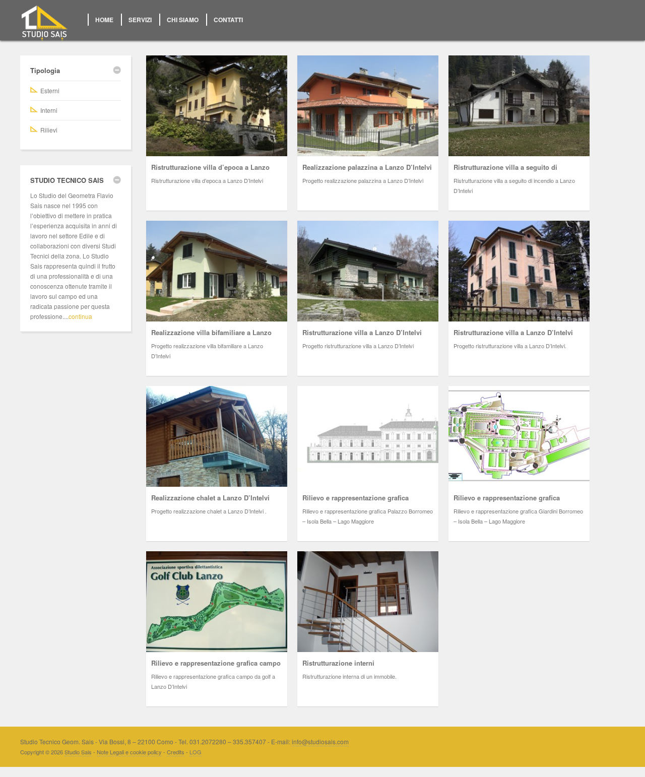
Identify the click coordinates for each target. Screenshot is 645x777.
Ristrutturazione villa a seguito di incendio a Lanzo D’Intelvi (505, 172)
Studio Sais (78, 752)
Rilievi (48, 129)
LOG (195, 752)
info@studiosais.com (320, 741)
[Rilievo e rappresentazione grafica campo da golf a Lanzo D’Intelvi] (216, 601)
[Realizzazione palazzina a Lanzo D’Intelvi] (367, 105)
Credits (175, 752)
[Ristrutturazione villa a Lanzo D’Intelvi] (367, 271)
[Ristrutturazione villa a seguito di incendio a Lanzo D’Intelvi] (519, 105)
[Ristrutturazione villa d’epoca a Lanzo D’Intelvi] (216, 105)
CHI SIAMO (183, 19)
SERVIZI (140, 19)
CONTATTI (228, 19)
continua (80, 316)
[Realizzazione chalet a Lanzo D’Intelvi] (216, 436)
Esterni (49, 90)
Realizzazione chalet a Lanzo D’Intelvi (210, 497)
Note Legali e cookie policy (129, 752)
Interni (48, 110)
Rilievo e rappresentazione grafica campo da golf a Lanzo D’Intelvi (216, 668)
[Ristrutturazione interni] (367, 601)
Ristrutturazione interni (338, 663)
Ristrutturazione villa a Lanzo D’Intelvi (362, 332)
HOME (104, 19)
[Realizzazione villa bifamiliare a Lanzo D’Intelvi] (216, 271)
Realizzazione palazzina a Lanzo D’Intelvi (367, 167)
